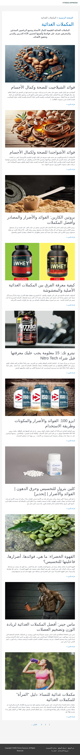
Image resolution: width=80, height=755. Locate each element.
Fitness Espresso (22, 748)
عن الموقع (71, 748)
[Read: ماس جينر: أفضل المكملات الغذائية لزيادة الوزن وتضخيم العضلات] (40, 600)
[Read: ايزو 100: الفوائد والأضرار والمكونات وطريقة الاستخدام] (40, 397)
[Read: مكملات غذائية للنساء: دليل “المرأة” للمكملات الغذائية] (40, 671)
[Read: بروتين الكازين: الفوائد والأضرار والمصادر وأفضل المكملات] (40, 193)
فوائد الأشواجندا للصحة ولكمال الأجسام (42, 152)
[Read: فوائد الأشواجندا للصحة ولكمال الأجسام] (40, 128)
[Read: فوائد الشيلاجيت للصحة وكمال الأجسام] (40, 63)
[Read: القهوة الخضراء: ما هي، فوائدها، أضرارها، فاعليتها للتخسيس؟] (40, 533)
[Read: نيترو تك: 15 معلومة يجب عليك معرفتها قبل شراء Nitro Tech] (40, 329)
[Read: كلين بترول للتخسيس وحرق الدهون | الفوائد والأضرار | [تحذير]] (40, 465)
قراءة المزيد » (70, 104)
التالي (34, 724)
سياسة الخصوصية (51, 748)
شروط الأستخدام (63, 751)
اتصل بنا (54, 751)
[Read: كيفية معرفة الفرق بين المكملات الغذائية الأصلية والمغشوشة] (40, 261)
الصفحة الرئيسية (66, 18)
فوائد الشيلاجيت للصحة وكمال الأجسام (43, 87)
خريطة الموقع (62, 748)
